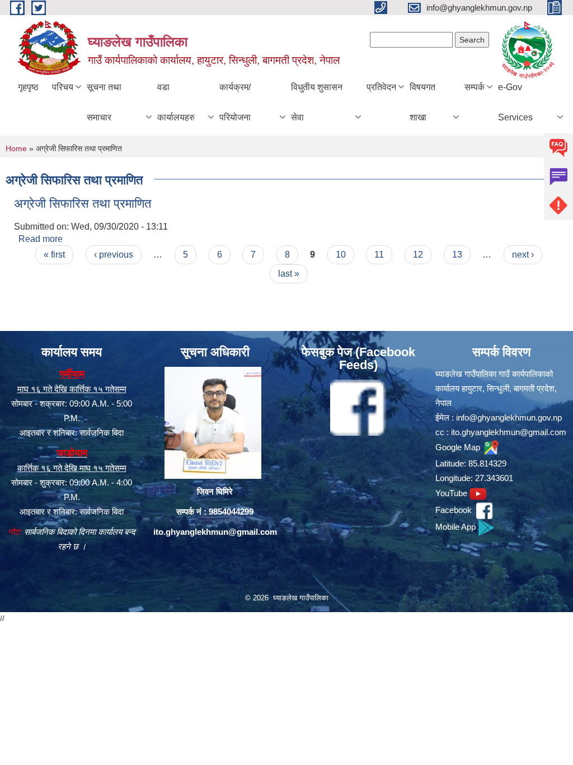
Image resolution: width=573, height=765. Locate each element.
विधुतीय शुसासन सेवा (316, 102)
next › (523, 254)
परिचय (62, 87)
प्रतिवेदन (381, 87)
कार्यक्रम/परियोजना (235, 102)
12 (418, 254)
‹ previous (113, 254)
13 (457, 254)
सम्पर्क (474, 87)
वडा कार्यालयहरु (176, 102)
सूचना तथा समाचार (104, 102)
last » (288, 273)
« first (54, 254)
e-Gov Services (515, 102)
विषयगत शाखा (422, 102)
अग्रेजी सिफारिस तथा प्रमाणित (82, 204)
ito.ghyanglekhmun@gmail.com (215, 532)
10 (341, 254)
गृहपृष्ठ (28, 87)
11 (379, 254)
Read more (40, 239)
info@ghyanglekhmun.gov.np (509, 417)
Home (16, 148)
